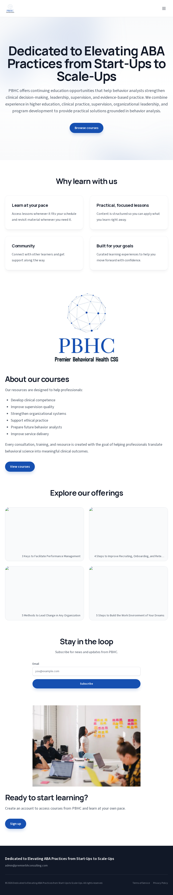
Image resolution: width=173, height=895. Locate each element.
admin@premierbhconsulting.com (26, 865)
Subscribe (86, 684)
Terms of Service (141, 883)
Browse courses (86, 128)
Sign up (15, 823)
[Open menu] (164, 8)
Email (35, 664)
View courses (20, 466)
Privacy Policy (160, 883)
